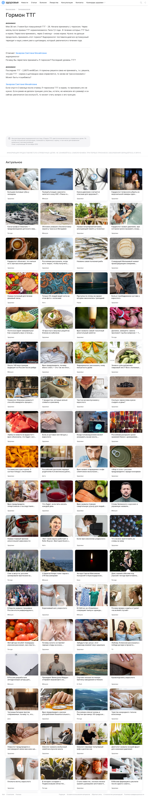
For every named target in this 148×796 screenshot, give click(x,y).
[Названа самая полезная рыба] (91, 254)
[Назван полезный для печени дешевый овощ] (22, 288)
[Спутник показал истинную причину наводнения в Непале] (91, 670)
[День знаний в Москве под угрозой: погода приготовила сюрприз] (126, 566)
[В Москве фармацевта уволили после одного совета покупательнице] (126, 774)
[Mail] (3, 2)
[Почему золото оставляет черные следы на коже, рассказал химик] (56, 635)
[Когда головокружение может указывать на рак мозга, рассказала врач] (91, 427)
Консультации (10, 9)
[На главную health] (12, 2)
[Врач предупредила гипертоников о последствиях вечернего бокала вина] (22, 496)
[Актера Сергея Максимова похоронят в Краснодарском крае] (91, 566)
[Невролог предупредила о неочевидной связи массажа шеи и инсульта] (22, 739)
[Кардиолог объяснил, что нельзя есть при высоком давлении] (22, 254)
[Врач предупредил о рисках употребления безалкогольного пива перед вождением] (56, 704)
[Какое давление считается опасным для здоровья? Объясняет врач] (91, 184)
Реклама (18, 794)
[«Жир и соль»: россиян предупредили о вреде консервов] (126, 462)
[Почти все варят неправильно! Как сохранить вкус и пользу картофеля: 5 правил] (22, 323)
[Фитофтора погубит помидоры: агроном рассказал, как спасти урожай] (22, 635)
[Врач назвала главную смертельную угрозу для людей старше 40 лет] (91, 496)
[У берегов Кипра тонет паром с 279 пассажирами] (56, 566)
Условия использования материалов (78, 794)
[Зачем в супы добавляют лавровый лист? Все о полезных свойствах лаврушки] (126, 358)
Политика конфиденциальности (134, 794)
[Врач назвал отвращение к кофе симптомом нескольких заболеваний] (91, 462)
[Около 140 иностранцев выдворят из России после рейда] (22, 358)
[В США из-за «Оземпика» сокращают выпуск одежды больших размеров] (91, 600)
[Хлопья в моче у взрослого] (22, 774)
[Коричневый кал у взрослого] (56, 600)
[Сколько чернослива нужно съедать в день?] (126, 392)
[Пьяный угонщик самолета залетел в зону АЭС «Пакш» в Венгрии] (56, 184)
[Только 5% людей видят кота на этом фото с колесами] (56, 288)
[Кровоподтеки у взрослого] (126, 670)
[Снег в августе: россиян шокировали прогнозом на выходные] (22, 566)
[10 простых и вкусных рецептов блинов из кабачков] (56, 323)
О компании (10, 794)
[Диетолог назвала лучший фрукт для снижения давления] (126, 739)
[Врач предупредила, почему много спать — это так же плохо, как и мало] (56, 358)
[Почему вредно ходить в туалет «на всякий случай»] (126, 600)
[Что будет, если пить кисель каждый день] (56, 496)
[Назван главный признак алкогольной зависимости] (22, 531)
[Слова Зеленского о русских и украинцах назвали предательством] (126, 496)
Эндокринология (24, 9)
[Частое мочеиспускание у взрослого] (91, 392)
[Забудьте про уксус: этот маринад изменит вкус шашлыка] (91, 635)
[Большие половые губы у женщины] (22, 184)
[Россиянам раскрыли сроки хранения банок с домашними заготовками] (126, 427)
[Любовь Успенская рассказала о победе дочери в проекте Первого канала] (126, 635)
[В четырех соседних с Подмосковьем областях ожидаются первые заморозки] (56, 774)
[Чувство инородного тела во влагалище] (126, 704)
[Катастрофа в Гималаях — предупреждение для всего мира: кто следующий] (22, 219)
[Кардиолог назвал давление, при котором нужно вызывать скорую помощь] (126, 219)
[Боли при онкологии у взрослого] (91, 531)
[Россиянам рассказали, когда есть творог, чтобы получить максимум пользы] (56, 254)
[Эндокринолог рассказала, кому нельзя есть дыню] (91, 358)
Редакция (62, 794)
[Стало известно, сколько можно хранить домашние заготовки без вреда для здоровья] (91, 774)
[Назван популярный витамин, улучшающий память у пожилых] (91, 219)
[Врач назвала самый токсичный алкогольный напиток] (91, 323)
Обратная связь (97, 794)
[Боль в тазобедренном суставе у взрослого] (126, 288)
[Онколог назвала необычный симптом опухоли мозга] (56, 739)
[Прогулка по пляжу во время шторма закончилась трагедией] (91, 288)
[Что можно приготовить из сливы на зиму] (126, 531)
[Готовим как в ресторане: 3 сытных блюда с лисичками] (22, 462)
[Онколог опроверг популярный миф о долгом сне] (91, 739)
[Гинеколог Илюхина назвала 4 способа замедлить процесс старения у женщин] (22, 392)
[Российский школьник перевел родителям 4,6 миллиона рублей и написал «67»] (56, 462)
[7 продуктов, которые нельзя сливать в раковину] (56, 392)
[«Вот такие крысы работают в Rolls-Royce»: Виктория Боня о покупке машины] (56, 531)
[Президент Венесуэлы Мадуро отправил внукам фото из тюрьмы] (56, 670)
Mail (3, 794)
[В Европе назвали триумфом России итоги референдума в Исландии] (22, 600)
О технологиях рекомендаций (113, 794)
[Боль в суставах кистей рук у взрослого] (56, 427)
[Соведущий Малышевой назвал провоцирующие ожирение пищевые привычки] (126, 254)
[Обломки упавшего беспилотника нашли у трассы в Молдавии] (56, 219)
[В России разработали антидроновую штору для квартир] (22, 670)
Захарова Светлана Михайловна (31, 53)
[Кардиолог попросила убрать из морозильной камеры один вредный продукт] (126, 184)
